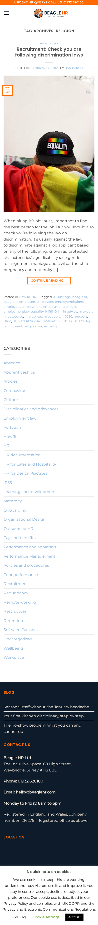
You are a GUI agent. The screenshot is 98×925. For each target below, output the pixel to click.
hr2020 (66, 316)
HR (56, 43)
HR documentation (22, 455)
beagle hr (79, 297)
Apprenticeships (19, 372)
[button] (6, 13)
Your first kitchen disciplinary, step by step (44, 716)
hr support (52, 316)
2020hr (58, 297)
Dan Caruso (75, 68)
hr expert (86, 311)
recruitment (13, 326)
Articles (11, 381)
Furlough (12, 427)
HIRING (51, 311)
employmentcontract (59, 306)
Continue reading (49, 280)
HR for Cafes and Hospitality (30, 464)
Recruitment (16, 583)
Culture (11, 399)
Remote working (20, 602)
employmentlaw (16, 311)
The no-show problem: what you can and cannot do (42, 728)
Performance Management (29, 556)
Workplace (14, 657)
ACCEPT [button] (74, 917)
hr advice (70, 311)
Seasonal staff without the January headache (46, 707)
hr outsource (13, 316)
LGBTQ (84, 321)
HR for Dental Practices (25, 473)
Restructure (15, 611)
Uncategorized (18, 639)
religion (30, 326)
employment (31, 306)
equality (37, 311)
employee (27, 301)
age (68, 297)
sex (39, 326)
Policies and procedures (26, 565)
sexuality (51, 326)
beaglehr (11, 301)
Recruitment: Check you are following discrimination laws (49, 52)
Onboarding (15, 510)
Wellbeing (13, 648)
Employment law (20, 418)
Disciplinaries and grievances (31, 409)
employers (12, 306)
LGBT (73, 321)
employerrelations (69, 301)
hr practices (33, 316)
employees (45, 301)
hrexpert (80, 316)
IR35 (8, 482)
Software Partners (21, 629)
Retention (13, 620)
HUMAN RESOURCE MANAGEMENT (40, 321)
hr (60, 311)
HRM (7, 321)
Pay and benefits (20, 537)
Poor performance (21, 574)
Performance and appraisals (30, 547)
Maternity (13, 501)
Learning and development (30, 491)
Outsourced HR (18, 528)
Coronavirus (15, 390)
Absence (12, 363)
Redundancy (16, 593)
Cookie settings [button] (45, 917)
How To (46, 43)
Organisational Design (25, 519)
